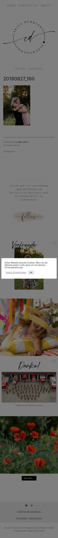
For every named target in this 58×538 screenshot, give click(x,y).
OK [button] (31, 272)
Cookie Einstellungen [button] (15, 272)
